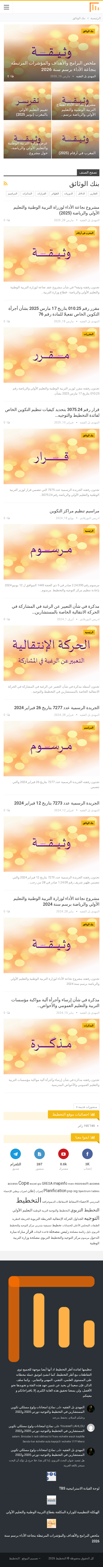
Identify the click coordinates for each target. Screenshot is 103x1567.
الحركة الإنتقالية (62, 1219)
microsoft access (87, 1183)
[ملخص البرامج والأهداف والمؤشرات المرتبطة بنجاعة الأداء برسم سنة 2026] (51, 53)
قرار (29, 1231)
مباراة (21, 1231)
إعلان (31, 1191)
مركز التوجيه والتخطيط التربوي (60, 1237)
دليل (88, 1231)
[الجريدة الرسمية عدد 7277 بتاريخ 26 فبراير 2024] (51, 748)
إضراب (39, 1191)
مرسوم (85, 1237)
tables (95, 1191)
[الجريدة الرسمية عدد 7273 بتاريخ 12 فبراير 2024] (51, 844)
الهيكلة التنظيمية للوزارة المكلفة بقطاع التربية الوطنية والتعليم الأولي (52, 1512)
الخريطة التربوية (41, 1219)
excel (33, 1183)
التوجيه (91, 1218)
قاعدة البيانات (41, 1231)
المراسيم (12, 193)
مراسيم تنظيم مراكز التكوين (74, 510)
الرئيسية (89, 531)
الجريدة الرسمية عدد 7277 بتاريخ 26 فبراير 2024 (56, 707)
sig (75, 1191)
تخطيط (57, 1225)
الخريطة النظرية (21, 1219)
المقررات (88, 334)
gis (39, 1183)
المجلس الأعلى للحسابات (76, 1225)
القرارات (41, 193)
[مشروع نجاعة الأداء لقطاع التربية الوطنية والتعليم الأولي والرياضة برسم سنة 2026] (75, 101)
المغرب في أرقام (84, 233)
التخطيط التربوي (84, 1209)
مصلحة (35, 1237)
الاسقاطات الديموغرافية (55, 1201)
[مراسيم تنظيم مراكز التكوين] (51, 552)
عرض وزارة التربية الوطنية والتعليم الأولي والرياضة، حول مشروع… (28, 148)
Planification (55, 1190)
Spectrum (84, 1191)
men (71, 1183)
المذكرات (27, 193)
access (13, 1183)
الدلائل (81, 193)
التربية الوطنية (40, 1210)
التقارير (93, 193)
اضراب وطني (19, 1191)
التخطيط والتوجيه (59, 1210)
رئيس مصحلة (59, 1231)
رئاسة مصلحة (78, 1231)
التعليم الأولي (22, 1210)
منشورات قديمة (87, 1107)
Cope (23, 1183)
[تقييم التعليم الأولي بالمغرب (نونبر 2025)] (27, 101)
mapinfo (60, 1183)
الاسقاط (74, 1201)
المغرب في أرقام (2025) (77, 153)
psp (70, 1191)
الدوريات (68, 193)
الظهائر (55, 193)
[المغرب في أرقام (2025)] (75, 139)
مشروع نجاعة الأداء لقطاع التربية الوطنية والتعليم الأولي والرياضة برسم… (76, 110)
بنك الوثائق (88, 31)
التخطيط (28, 1200)
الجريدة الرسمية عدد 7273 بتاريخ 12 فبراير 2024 (56, 802)
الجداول (78, 1219)
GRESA (47, 1183)
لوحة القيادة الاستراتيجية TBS (79, 1488)
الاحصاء (84, 1201)
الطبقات (95, 1225)
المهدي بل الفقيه (74, 1407)
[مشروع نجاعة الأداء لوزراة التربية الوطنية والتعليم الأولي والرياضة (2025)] (51, 254)
